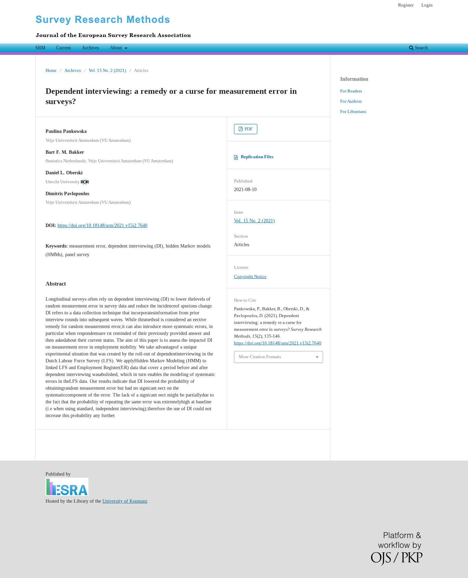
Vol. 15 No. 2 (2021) (107, 70)
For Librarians (353, 111)
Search (421, 47)
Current (63, 47)
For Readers (351, 90)
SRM (40, 47)
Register (406, 5)
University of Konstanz (124, 501)
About (116, 47)
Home (51, 70)
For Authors (351, 101)
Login (427, 5)
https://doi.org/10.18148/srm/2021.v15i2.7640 (102, 225)
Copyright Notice (250, 276)
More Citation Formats (260, 356)
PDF (248, 128)
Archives (90, 47)
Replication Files (257, 156)
